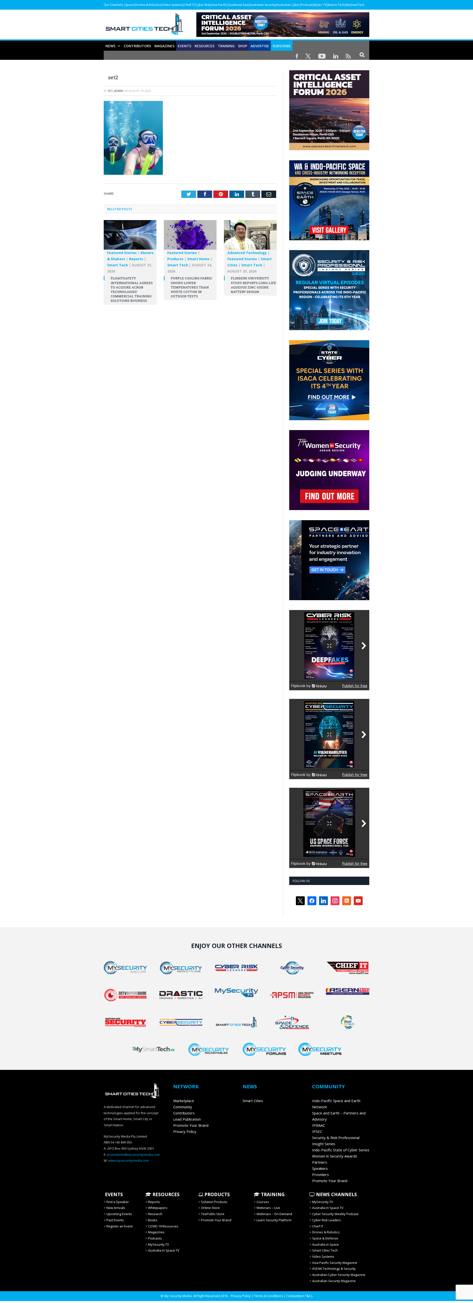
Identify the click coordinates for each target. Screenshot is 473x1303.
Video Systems (173, 5)
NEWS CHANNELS (336, 1194)
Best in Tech (336, 5)
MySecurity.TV (158, 1244)
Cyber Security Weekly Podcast (335, 1214)
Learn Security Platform (273, 1220)
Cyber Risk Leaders (326, 1220)
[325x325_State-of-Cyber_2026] (329, 419)
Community (182, 1106)
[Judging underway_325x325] (329, 509)
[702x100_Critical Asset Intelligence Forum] (282, 35)
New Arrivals (115, 1208)
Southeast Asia (238, 5)
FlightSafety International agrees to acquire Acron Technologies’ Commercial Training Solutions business (132, 289)
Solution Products (214, 1202)
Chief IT (189, 5)
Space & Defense (325, 1238)
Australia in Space (325, 1244)
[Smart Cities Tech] (144, 26)
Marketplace (183, 1100)
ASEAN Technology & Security (334, 1268)
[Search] (362, 54)
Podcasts (155, 1238)
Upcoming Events (119, 1214)
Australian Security (262, 5)
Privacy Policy (184, 1131)
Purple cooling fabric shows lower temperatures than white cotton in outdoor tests (191, 287)
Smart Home (198, 259)
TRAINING (226, 46)
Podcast (306, 5)
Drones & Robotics (148, 5)
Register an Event (119, 1226)
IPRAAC (318, 1125)
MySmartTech (355, 5)
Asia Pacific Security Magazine (334, 1262)
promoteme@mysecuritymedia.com (133, 1154)
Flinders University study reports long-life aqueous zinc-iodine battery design (253, 285)
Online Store (210, 1208)
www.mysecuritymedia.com (128, 1160)
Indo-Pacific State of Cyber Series (340, 1149)
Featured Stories (122, 252)
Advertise (260, 46)
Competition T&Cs (299, 1296)
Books (152, 1220)
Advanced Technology (247, 252)
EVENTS (113, 1194)
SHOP (242, 46)
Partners (319, 1162)
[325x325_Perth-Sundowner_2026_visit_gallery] (329, 239)
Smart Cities (253, 1100)
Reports (136, 259)
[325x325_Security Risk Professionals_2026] (329, 329)
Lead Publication (187, 1119)
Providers (320, 1174)
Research (155, 1214)
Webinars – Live (268, 1208)
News (110, 46)
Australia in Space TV (163, 1250)
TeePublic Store (212, 1214)
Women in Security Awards (334, 1156)
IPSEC (317, 1131)
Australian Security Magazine (334, 1281)
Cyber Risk (203, 5)
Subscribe (281, 46)
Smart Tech (117, 265)
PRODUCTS (216, 1194)
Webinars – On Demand (274, 1214)
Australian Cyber (288, 5)
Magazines (164, 46)
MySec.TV (320, 5)
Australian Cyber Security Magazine (338, 1274)
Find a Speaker (117, 1202)
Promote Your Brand (190, 1125)
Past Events (115, 1220)
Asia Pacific (219, 5)
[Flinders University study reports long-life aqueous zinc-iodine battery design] (250, 237)
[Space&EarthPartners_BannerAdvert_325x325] (329, 599)
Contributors (137, 46)
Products (175, 259)
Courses (262, 1202)
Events (184, 46)
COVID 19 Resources (163, 1226)
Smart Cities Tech (325, 1250)
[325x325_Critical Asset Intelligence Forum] (329, 149)
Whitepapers (158, 1208)
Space (129, 5)
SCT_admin (115, 91)
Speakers (320, 1168)
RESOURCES (204, 46)
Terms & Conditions (268, 1296)
